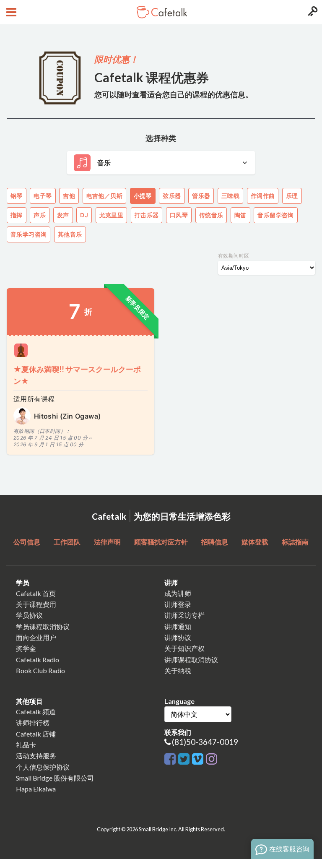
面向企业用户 (36, 637)
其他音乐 (70, 234)
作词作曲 (263, 195)
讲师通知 (177, 626)
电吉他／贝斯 (104, 195)
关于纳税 (177, 670)
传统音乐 (211, 215)
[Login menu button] (311, 12)
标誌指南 (295, 542)
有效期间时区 (233, 255)
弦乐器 (172, 195)
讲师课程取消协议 (191, 660)
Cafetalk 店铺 (36, 734)
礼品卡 (26, 745)
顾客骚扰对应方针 (161, 542)
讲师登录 (177, 604)
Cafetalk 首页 (36, 593)
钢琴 (16, 195)
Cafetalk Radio (37, 660)
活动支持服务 (36, 756)
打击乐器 (147, 215)
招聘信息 (214, 542)
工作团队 (67, 542)
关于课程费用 (36, 604)
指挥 (16, 215)
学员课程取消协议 (43, 626)
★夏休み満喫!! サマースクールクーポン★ (77, 374)
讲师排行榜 (32, 722)
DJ (84, 215)
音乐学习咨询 (28, 234)
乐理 (292, 195)
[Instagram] (211, 759)
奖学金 (26, 648)
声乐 (40, 215)
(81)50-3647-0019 (205, 742)
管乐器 (201, 195)
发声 (63, 215)
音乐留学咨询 (275, 215)
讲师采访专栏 (184, 615)
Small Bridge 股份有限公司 (55, 778)
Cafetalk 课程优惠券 (151, 77)
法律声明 (107, 542)
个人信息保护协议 (43, 767)
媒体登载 (255, 542)
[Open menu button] (10, 12)
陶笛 (240, 215)
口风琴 (179, 215)
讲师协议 (177, 637)
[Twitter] (185, 759)
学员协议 (29, 615)
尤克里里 (111, 215)
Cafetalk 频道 (36, 712)
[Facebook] (171, 759)
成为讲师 (177, 593)
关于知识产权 (184, 648)
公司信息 (26, 542)
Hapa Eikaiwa (36, 789)
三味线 (230, 195)
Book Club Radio (40, 670)
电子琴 (43, 195)
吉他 (69, 195)
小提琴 (143, 195)
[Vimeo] (199, 759)
